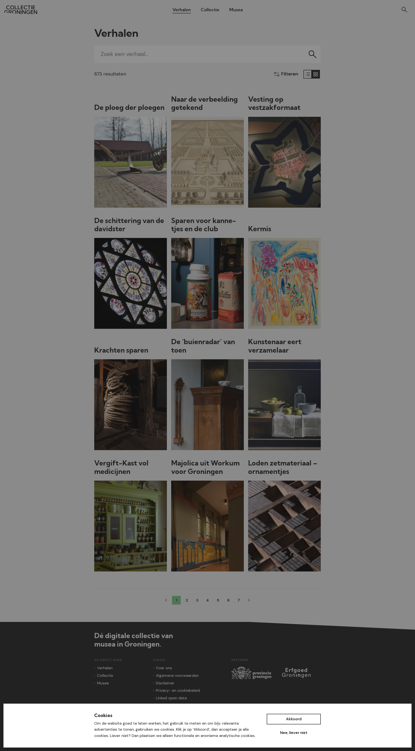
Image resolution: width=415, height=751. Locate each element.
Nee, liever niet (293, 732)
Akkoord (294, 719)
